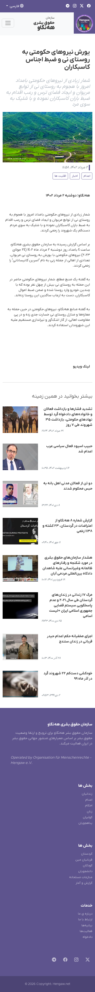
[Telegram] (53, 960)
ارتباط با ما (85, 919)
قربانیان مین (83, 860)
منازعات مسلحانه (80, 877)
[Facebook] (64, 960)
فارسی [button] (14, 6)
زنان (89, 811)
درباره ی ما (85, 914)
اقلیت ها (60, 176)
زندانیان (87, 794)
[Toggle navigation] (8, 23)
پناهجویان (85, 823)
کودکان (87, 865)
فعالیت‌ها (86, 931)
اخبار (75, 176)
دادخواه (87, 937)
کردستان (86, 854)
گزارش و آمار (84, 883)
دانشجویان (85, 871)
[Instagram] (75, 960)
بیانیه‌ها (87, 925)
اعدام (87, 176)
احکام (88, 806)
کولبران (87, 817)
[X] (87, 960)
